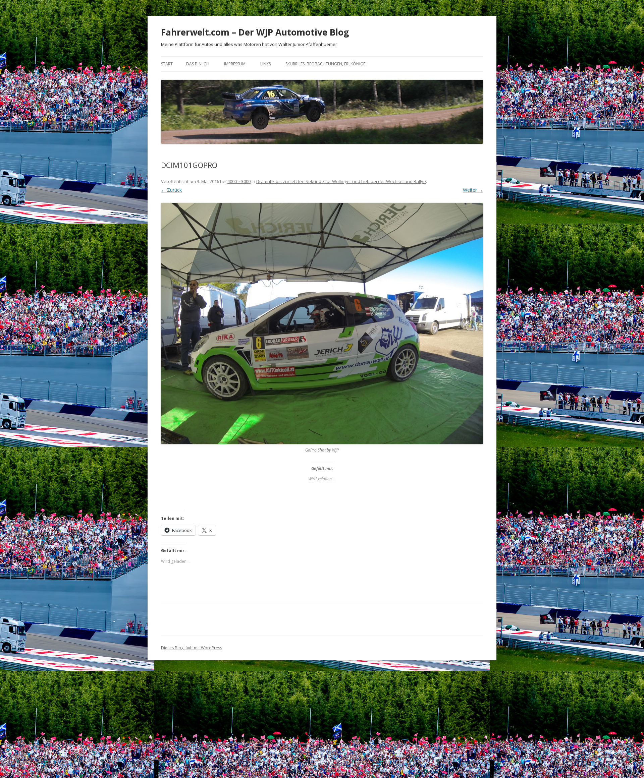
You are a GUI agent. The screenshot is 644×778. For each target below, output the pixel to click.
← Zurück (171, 190)
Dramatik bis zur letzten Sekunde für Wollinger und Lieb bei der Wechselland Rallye (341, 181)
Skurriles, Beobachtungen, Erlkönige (325, 64)
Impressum (235, 64)
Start (167, 64)
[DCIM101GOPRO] (322, 323)
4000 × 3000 (239, 181)
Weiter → (473, 190)
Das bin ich (197, 64)
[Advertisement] (322, 723)
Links (265, 64)
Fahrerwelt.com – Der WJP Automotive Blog (255, 32)
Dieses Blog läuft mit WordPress (191, 648)
